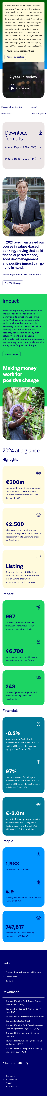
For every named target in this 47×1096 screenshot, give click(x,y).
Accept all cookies (15, 57)
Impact (33, 107)
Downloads (6, 113)
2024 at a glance (38, 113)
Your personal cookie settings (20, 51)
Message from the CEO (11, 107)
